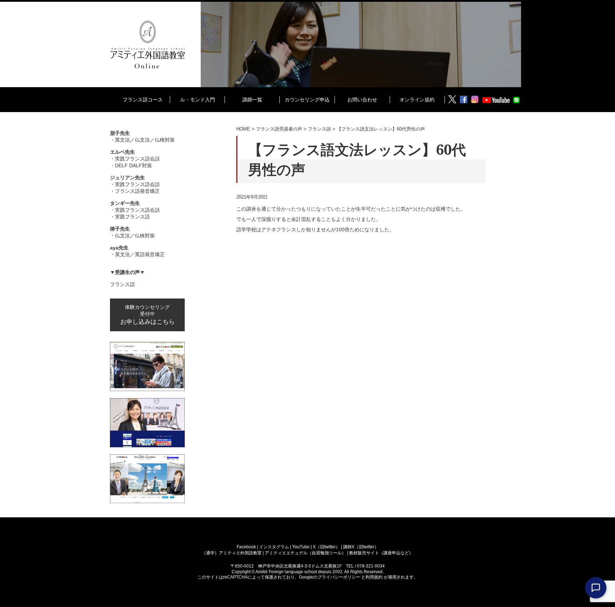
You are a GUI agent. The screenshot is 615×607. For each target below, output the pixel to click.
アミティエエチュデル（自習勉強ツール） (305, 552)
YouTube (301, 546)
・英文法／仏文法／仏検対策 (142, 136)
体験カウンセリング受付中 (147, 314)
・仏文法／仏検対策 (132, 232)
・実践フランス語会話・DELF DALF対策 (135, 158)
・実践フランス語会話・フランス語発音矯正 (135, 184)
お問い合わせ (362, 99)
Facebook (247, 546)
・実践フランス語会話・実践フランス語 (135, 210)
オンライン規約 (417, 99)
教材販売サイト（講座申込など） (381, 552)
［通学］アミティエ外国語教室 (232, 552)
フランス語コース (143, 99)
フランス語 (122, 284)
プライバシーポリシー (339, 577)
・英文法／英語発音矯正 (137, 251)
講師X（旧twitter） (361, 546)
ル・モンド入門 (197, 99)
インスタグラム (274, 546)
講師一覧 (252, 99)
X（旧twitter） (327, 546)
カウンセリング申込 (307, 99)
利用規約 (375, 577)
